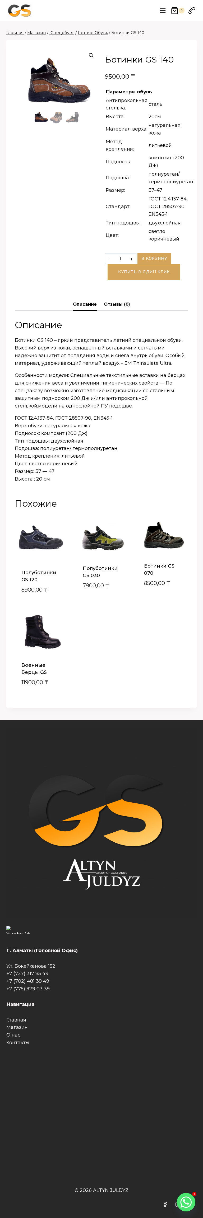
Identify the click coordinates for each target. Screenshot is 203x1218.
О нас (13, 1035)
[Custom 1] (192, 10)
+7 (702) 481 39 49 (27, 981)
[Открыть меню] (163, 10)
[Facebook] (165, 1204)
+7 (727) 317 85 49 (27, 973)
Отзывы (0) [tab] (117, 304)
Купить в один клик (144, 271)
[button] (91, 55)
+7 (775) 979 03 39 (28, 989)
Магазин (17, 1027)
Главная (16, 1020)
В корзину (154, 258)
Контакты (17, 1043)
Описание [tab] (85, 304)
